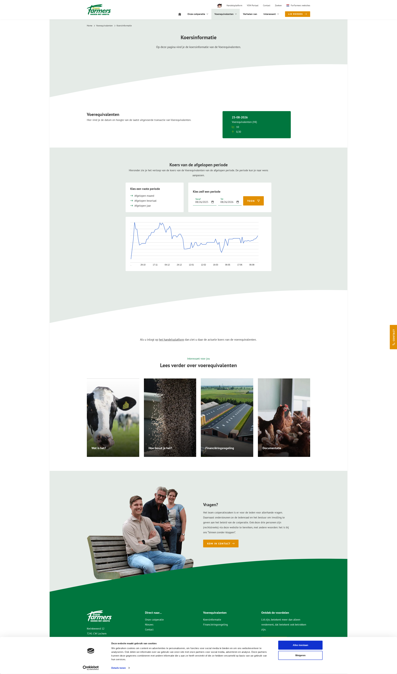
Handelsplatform (234, 5)
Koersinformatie (212, 619)
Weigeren (300, 655)
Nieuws (149, 624)
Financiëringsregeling (215, 624)
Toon (251, 200)
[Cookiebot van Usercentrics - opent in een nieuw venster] (90, 668)
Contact (266, 5)
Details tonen (118, 668)
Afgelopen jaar (142, 205)
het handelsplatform (171, 339)
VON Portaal (252, 5)
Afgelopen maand (144, 195)
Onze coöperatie (154, 619)
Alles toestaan (300, 645)
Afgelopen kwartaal (145, 200)
